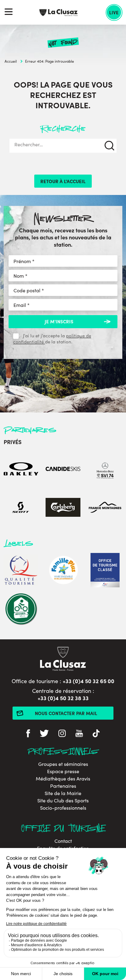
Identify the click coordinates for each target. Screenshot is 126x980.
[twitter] (44, 734)
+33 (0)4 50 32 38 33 (63, 697)
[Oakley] (21, 470)
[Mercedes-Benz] (105, 470)
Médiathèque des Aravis (63, 779)
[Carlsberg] (63, 508)
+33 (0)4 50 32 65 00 (88, 680)
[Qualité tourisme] (21, 571)
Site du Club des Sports (63, 801)
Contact (63, 841)
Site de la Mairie (63, 793)
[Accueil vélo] (21, 610)
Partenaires (63, 786)
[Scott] (21, 508)
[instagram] (62, 734)
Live (114, 12)
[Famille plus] (63, 571)
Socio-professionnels (63, 808)
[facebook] (28, 734)
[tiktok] (96, 734)
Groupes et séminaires (63, 764)
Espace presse (63, 771)
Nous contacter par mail (66, 713)
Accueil (11, 61)
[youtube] (79, 734)
